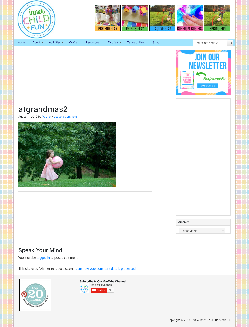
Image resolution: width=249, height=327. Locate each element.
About (34, 43)
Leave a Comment (65, 116)
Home (21, 42)
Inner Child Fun (33, 19)
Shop (156, 42)
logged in (43, 258)
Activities (52, 43)
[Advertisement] (85, 77)
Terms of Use (133, 43)
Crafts (71, 43)
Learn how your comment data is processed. (105, 269)
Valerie (46, 116)
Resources (90, 43)
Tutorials (111, 43)
